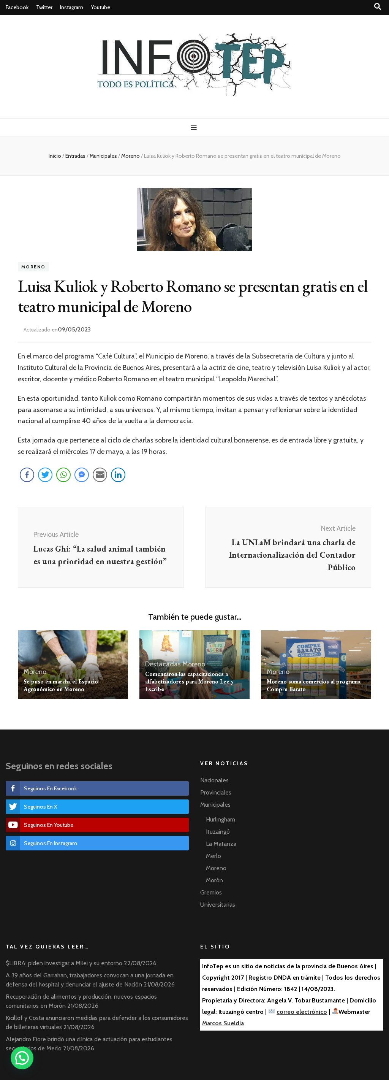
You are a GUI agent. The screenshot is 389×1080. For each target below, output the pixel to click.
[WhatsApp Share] (63, 475)
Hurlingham (220, 819)
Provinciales (215, 792)
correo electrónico (302, 1011)
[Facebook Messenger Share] (81, 475)
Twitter (44, 7)
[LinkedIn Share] (118, 475)
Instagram (71, 7)
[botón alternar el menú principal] (195, 127)
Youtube (100, 7)
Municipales (215, 804)
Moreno (33, 267)
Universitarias (217, 904)
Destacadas (163, 664)
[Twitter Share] (45, 475)
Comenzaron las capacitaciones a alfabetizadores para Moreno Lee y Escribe (189, 681)
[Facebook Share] (27, 475)
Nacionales (214, 780)
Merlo (213, 856)
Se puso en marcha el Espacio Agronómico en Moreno (61, 685)
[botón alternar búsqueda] (377, 6)
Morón (214, 880)
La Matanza (221, 843)
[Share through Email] (100, 475)
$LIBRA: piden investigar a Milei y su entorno (64, 963)
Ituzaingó (218, 831)
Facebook (17, 7)
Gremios (211, 892)
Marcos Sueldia (223, 1023)
